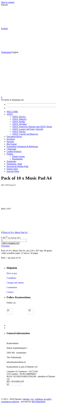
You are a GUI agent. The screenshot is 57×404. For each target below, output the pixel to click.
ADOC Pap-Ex (19, 116)
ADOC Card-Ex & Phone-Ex (25, 134)
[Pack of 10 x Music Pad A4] (14, 232)
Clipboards (11, 149)
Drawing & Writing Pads (17, 166)
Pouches (10, 141)
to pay (14, 273)
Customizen (12, 287)
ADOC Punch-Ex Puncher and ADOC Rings (32, 126)
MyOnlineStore (38, 401)
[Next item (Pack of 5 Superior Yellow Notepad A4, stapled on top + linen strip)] (28, 220)
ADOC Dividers (19, 124)
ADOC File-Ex (19, 131)
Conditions (11, 278)
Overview (5, 246)
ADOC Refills (18, 121)
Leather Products (14, 151)
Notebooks (11, 161)
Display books (18, 156)
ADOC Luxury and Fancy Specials (27, 129)
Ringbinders (17, 159)
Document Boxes (14, 136)
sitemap (26, 399)
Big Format (12, 144)
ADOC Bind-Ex (19, 119)
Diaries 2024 (12, 169)
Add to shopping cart (10, 243)
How (9, 273)
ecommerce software (10, 401)
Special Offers (13, 171)
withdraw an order (43, 399)
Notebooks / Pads (14, 164)
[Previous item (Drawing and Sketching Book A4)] (28, 196)
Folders (10, 154)
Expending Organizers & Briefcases (22, 146)
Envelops (11, 139)
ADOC (10, 114)
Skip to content (7, 2)
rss (32, 399)
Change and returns (15, 282)
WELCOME (12, 111)
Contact (10, 292)
